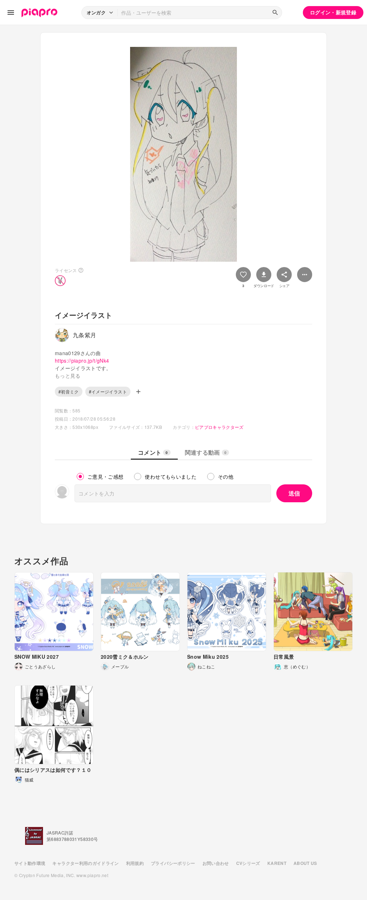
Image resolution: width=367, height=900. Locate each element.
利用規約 (135, 863)
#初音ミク (68, 391)
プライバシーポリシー (173, 863)
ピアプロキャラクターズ (219, 427)
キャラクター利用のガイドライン (85, 863)
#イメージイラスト (108, 391)
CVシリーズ (248, 863)
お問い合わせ (215, 863)
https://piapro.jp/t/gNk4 (82, 360)
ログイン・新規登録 (333, 12)
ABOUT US (305, 863)
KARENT (276, 863)
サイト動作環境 (29, 863)
